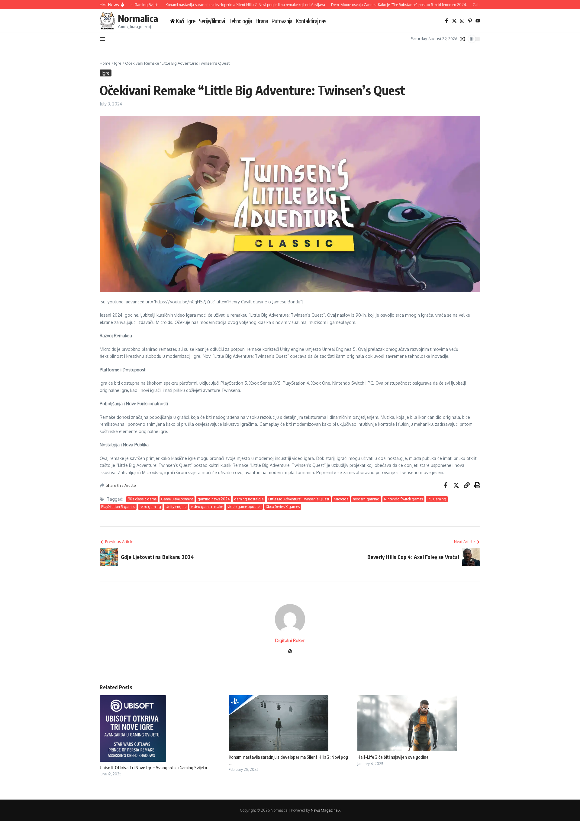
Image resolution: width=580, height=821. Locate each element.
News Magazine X (325, 810)
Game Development (177, 499)
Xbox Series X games (283, 506)
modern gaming (366, 499)
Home (105, 63)
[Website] (290, 651)
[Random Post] (462, 39)
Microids (341, 499)
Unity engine (176, 506)
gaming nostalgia (249, 499)
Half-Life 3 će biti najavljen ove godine (393, 757)
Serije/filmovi (212, 21)
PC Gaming (436, 499)
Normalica (138, 18)
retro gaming (150, 506)
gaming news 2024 (214, 499)
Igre (191, 21)
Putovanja (282, 21)
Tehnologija (240, 21)
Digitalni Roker (290, 640)
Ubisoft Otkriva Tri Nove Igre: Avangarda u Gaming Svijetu (153, 767)
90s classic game (142, 499)
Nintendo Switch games (403, 499)
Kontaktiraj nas (311, 21)
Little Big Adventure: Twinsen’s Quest (298, 499)
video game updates (244, 506)
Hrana (262, 21)
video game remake (207, 506)
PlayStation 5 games (118, 506)
